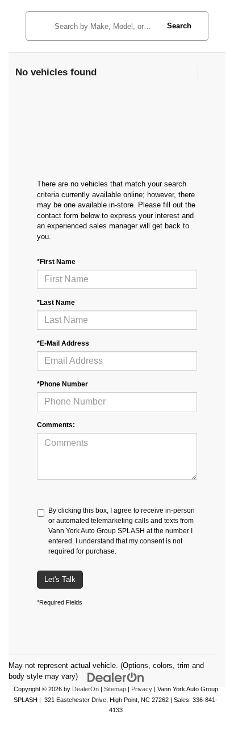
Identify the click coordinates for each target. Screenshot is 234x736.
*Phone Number (62, 384)
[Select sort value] (207, 73)
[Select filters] (186, 73)
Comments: (56, 425)
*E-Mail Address (63, 343)
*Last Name (56, 303)
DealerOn (85, 689)
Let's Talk (60, 579)
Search (179, 26)
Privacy (141, 689)
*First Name (56, 262)
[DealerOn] (116, 677)
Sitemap (115, 689)
